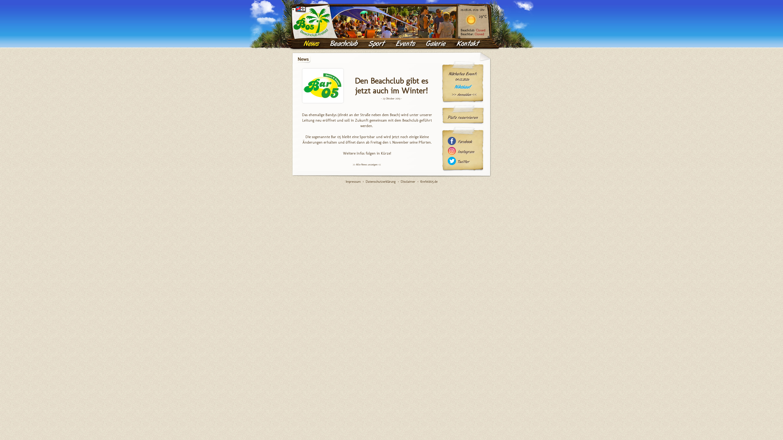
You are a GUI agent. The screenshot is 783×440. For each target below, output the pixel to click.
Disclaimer (408, 182)
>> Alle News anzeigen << (367, 164)
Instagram (466, 151)
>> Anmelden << (464, 94)
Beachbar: (472, 34)
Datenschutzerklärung (381, 182)
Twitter (463, 161)
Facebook (465, 141)
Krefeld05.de (429, 182)
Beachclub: (473, 30)
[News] (312, 44)
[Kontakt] (468, 44)
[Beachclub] (344, 44)
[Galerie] (437, 44)
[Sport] (377, 44)
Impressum (353, 182)
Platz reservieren (463, 117)
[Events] (406, 44)
